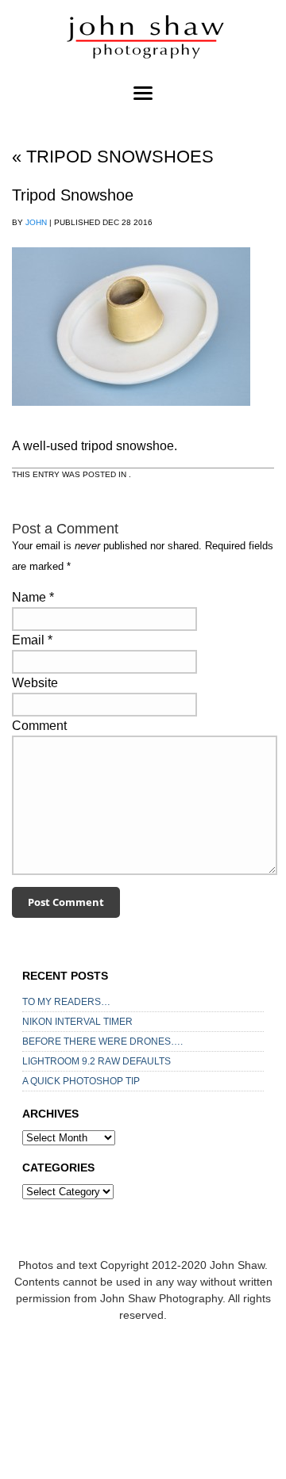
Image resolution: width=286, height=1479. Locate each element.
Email (28, 640)
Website (35, 683)
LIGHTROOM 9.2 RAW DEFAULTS (96, 1061)
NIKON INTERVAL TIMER (77, 1021)
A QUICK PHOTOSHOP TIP (81, 1081)
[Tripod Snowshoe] (131, 420)
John (36, 222)
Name (29, 597)
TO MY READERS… (66, 1001)
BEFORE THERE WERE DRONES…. (102, 1041)
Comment (39, 725)
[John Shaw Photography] (143, 39)
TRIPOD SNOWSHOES (113, 156)
